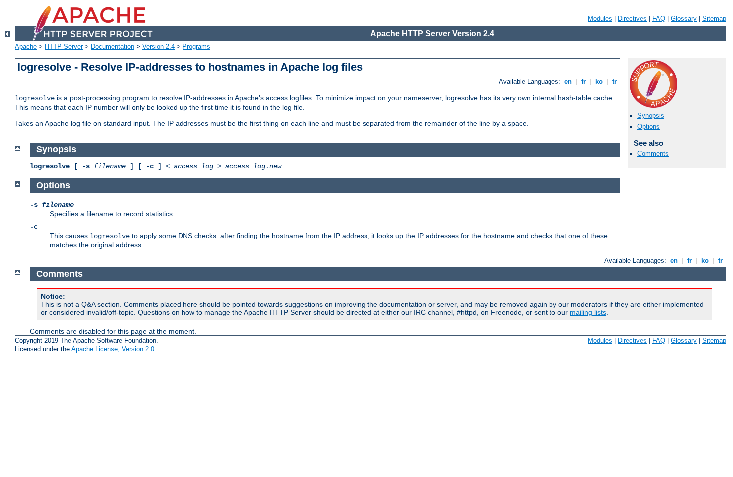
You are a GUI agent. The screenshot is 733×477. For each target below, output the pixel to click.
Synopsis (650, 115)
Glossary (684, 18)
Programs (196, 46)
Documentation (112, 46)
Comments (653, 153)
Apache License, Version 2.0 (112, 349)
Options (648, 126)
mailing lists (588, 312)
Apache (26, 46)
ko (599, 81)
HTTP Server (64, 46)
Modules (600, 18)
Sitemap (714, 18)
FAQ (658, 18)
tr (614, 81)
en (568, 81)
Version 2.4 (158, 46)
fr (583, 81)
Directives (632, 18)
